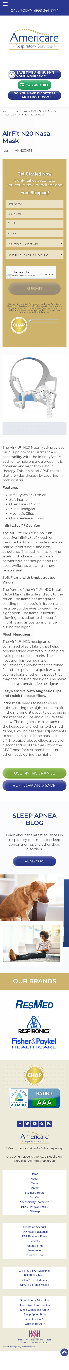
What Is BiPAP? (35, 1323)
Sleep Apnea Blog (35, 1314)
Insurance (34, 1250)
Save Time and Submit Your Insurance (35, 74)
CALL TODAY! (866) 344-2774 (34, 11)
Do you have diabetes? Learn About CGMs (34, 95)
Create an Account (34, 1227)
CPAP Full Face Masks (34, 1284)
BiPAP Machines (34, 1275)
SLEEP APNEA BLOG (34, 819)
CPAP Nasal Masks (34, 1280)
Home (34, 1174)
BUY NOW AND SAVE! (34, 785)
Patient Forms (34, 1245)
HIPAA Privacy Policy (34, 1206)
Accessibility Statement (34, 1202)
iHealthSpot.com (40, 1342)
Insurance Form (34, 1255)
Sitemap (34, 1211)
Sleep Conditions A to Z (34, 1309)
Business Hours (35, 1192)
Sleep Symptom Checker (34, 1305)
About (34, 1178)
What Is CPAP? (34, 1319)
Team (34, 1183)
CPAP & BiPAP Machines (34, 1270)
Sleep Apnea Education (34, 1300)
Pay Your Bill (36, 85)
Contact (34, 1188)
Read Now (35, 861)
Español (34, 1197)
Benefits (34, 1241)
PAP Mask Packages (34, 1231)
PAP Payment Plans (34, 1236)
